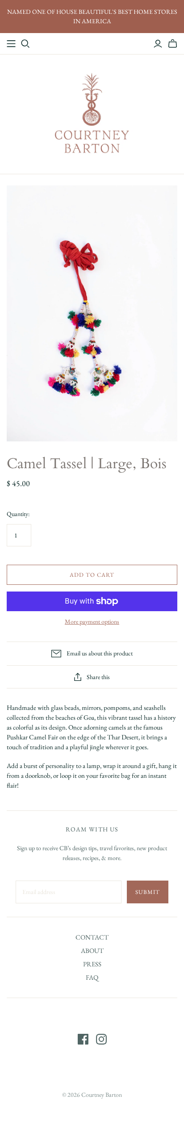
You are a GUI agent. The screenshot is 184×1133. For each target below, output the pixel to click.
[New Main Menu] (11, 43)
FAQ (92, 977)
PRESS (92, 964)
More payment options (92, 621)
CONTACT (92, 937)
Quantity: (18, 514)
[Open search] (25, 43)
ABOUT (92, 950)
